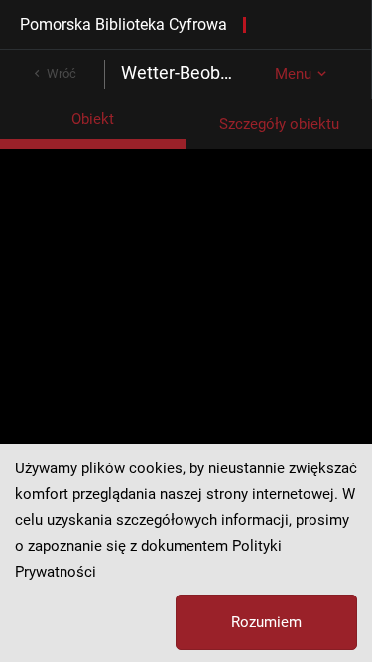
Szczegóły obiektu (279, 124)
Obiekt (92, 119)
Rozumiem (266, 622)
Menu (293, 74)
